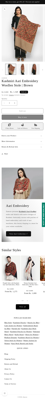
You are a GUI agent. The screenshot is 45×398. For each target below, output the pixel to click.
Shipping (11, 95)
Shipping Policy (9, 359)
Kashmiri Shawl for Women (28, 337)
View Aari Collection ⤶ (18, 234)
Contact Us (8, 379)
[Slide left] (2, 69)
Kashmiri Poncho (19, 323)
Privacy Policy (9, 374)
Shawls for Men (33, 323)
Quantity (4, 99)
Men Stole (8, 323)
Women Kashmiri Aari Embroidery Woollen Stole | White (30, 284)
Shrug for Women (31, 334)
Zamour (25, 397)
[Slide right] (42, 69)
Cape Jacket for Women (13, 326)
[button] (22, 136)
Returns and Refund (11, 364)
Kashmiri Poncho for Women (21, 331)
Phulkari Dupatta (10, 337)
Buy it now (22, 117)
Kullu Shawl (19, 334)
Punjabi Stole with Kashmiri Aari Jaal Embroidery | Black (11, 284)
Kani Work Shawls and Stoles (22, 343)
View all (22, 307)
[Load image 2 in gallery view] (22, 69)
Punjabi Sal (16, 328)
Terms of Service (10, 384)
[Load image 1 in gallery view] (10, 69)
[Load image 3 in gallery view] (34, 69)
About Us (7, 369)
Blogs (6, 354)
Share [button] (6, 154)
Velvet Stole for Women (13, 340)
